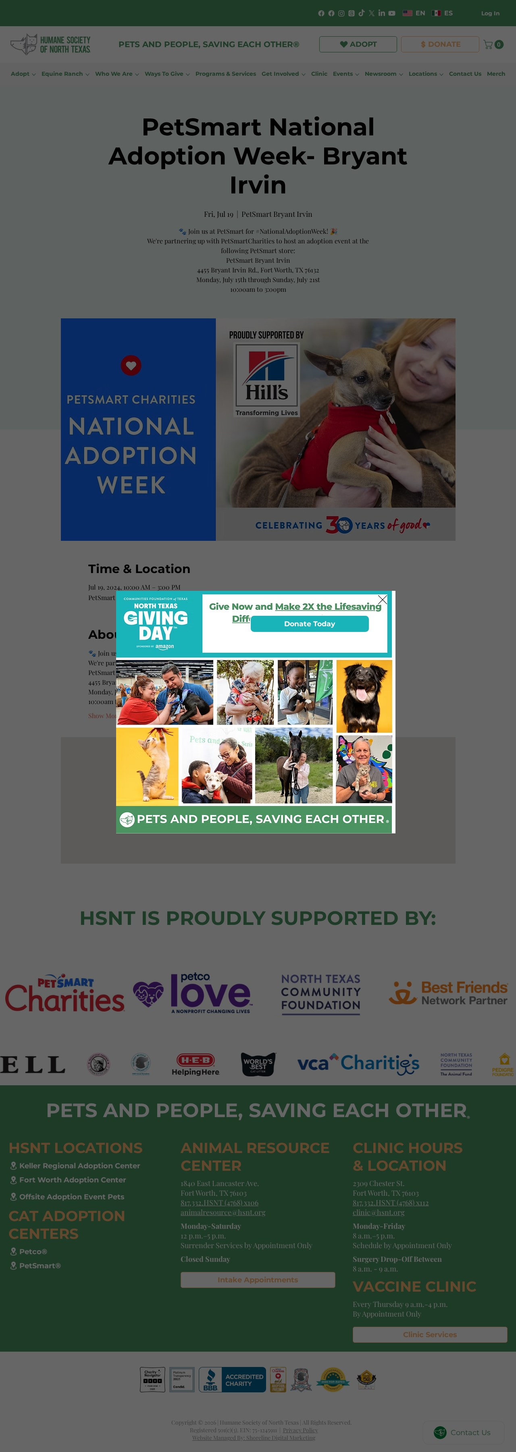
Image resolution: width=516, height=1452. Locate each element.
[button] (382, 600)
